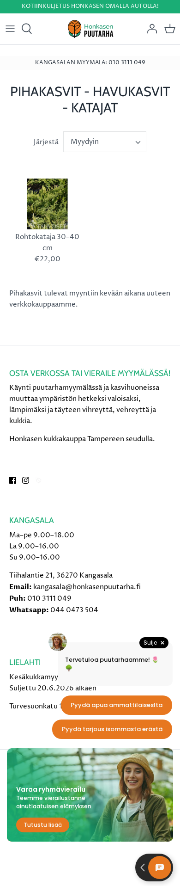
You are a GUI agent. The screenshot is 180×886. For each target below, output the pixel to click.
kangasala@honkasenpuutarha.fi (87, 587)
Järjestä (46, 142)
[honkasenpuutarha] (90, 29)
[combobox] (104, 141)
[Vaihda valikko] (10, 28)
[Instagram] (25, 480)
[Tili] (149, 28)
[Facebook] (12, 480)
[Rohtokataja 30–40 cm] (47, 203)
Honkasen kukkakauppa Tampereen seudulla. (82, 439)
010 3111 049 (49, 598)
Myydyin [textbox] (85, 142)
